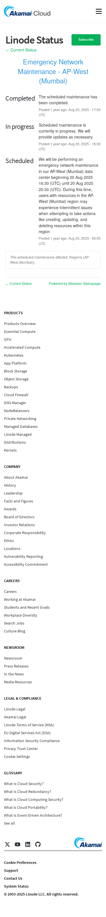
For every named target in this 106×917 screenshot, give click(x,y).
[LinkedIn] (27, 844)
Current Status (20, 50)
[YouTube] (17, 844)
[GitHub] (37, 844)
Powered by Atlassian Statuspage (75, 283)
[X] (7, 844)
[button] (86, 39)
